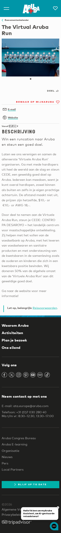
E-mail (12, 109)
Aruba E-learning (14, 444)
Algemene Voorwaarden (20, 509)
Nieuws (7, 457)
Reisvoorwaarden (45, 308)
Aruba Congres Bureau (19, 438)
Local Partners (13, 469)
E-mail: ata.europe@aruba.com (25, 406)
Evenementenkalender (16, 20)
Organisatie (10, 450)
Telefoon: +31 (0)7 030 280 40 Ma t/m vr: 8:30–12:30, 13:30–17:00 (28, 414)
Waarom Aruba (15, 325)
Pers (5, 463)
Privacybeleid (11, 514)
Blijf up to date (32, 484)
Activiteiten (12, 333)
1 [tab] (30, 79)
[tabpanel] (30, 57)
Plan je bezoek (14, 340)
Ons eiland (11, 347)
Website (13, 117)
